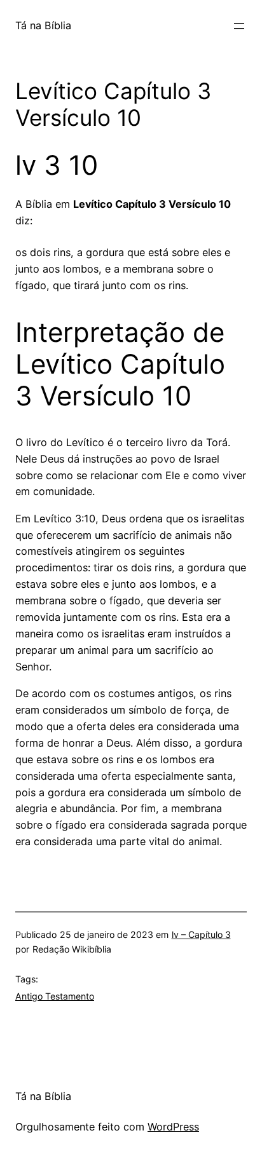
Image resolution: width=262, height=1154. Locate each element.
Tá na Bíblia (43, 25)
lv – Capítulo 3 (201, 934)
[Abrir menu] (239, 26)
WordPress (173, 1126)
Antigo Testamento (54, 996)
